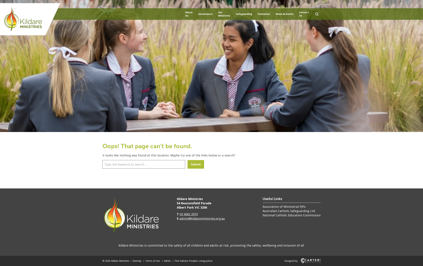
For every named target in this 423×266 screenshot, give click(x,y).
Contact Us (304, 14)
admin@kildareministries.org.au (202, 218)
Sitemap (137, 260)
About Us (188, 14)
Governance (205, 14)
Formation (264, 14)
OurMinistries (224, 14)
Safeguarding (244, 14)
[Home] (131, 233)
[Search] (317, 14)
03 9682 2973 (189, 214)
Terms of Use (152, 260)
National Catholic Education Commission (292, 215)
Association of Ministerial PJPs (284, 207)
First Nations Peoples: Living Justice (193, 260)
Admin (167, 260)
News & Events (285, 14)
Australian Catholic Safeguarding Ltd (289, 211)
